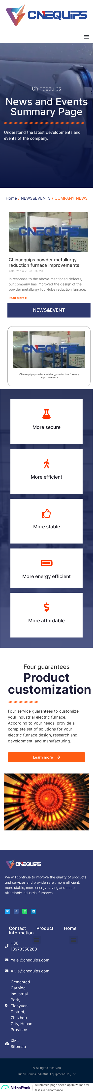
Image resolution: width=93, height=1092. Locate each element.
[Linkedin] (33, 911)
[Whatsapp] (24, 911)
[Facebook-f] (16, 911)
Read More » (18, 298)
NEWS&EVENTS (36, 198)
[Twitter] (7, 911)
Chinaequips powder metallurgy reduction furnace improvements (44, 262)
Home (11, 198)
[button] (86, 36)
